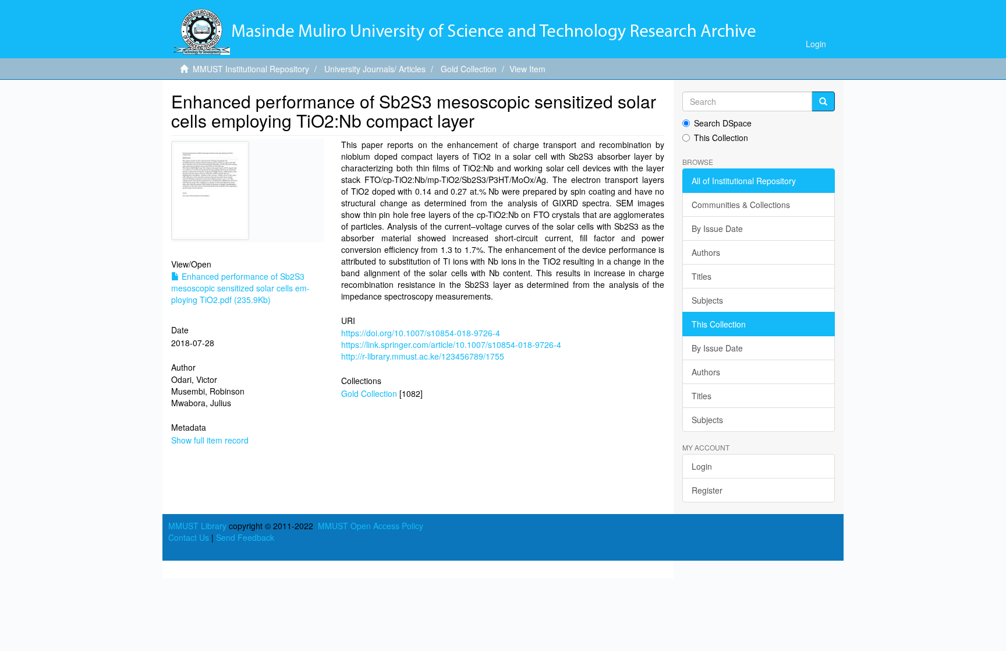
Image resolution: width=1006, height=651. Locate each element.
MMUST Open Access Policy (370, 526)
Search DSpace (723, 123)
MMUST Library (197, 526)
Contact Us (188, 537)
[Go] (823, 101)
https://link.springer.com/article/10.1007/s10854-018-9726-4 (451, 344)
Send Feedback (245, 537)
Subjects (707, 300)
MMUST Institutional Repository (251, 69)
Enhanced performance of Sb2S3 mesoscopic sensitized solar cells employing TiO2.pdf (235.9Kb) (240, 287)
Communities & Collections (741, 204)
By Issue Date (717, 228)
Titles (701, 276)
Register (707, 490)
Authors (706, 252)
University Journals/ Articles (375, 69)
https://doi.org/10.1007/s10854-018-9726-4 (420, 333)
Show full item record (210, 440)
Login (702, 466)
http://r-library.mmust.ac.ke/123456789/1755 (422, 356)
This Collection (721, 137)
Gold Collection (469, 69)
